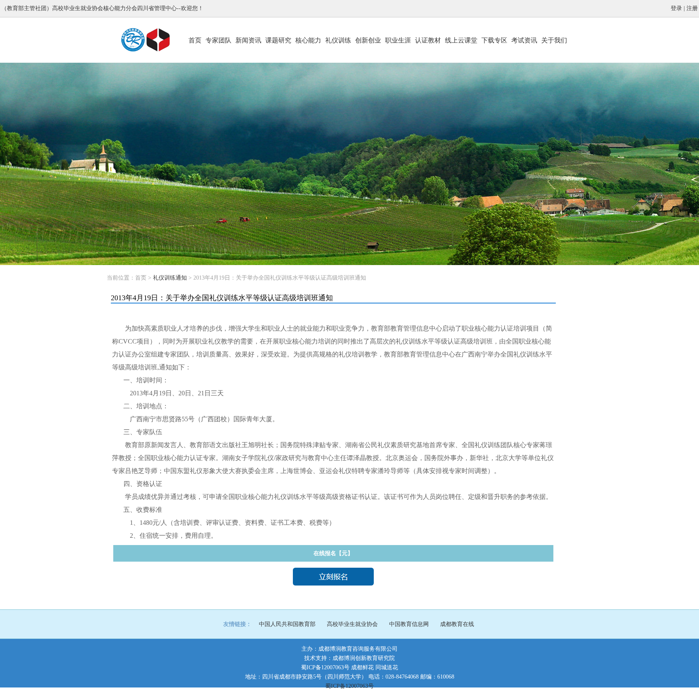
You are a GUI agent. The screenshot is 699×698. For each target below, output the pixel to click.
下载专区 (494, 40)
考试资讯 (524, 40)
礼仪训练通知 (170, 278)
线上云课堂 (461, 40)
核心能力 (308, 40)
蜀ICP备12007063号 (325, 667)
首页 (195, 40)
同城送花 (386, 667)
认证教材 (428, 40)
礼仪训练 (338, 40)
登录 (676, 8)
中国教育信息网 (409, 624)
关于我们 (554, 40)
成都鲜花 (362, 667)
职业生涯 (398, 40)
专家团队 (218, 40)
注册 (692, 8)
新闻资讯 (248, 40)
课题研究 (278, 40)
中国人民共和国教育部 (287, 624)
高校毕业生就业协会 (352, 624)
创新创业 (368, 40)
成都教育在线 (457, 624)
